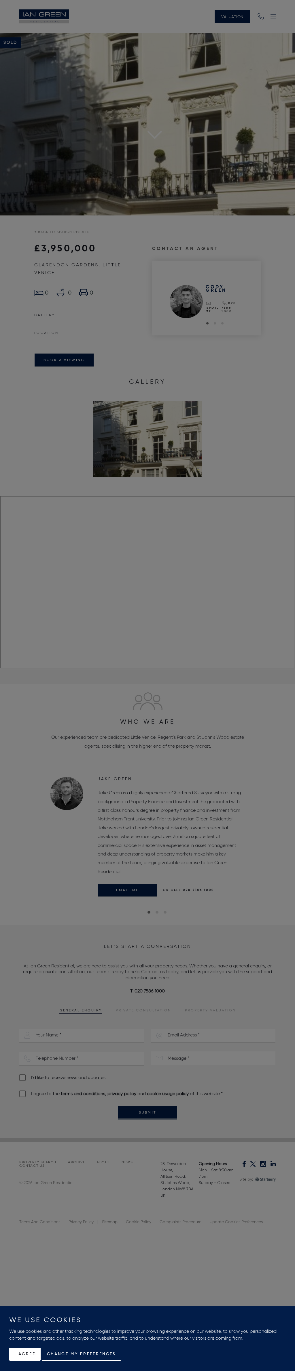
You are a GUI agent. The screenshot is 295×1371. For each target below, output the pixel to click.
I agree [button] (24, 1354)
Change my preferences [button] (81, 1354)
